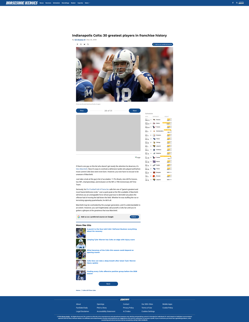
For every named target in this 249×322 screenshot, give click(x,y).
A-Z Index (127, 311)
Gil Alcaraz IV (80, 40)
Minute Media (65, 316)
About (78, 304)
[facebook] (232, 3)
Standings (65, 3)
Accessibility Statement (106, 311)
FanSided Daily (82, 308)
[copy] (88, 44)
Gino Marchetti (81, 169)
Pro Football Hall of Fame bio (97, 189)
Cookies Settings (148, 311)
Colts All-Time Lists (89, 290)
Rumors (48, 3)
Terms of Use (147, 308)
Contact (126, 304)
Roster (73, 3)
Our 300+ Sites (147, 304)
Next (135, 111)
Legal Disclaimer (82, 311)
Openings (100, 304)
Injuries (80, 3)
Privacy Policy (128, 308)
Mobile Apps (167, 304)
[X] (237, 3)
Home (78, 290)
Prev (82, 111)
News (42, 3)
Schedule (56, 3)
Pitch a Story (102, 308)
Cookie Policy (168, 308)
